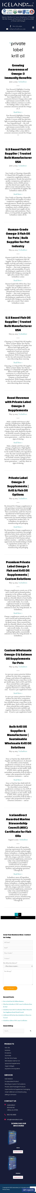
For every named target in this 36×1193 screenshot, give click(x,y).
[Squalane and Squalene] (17, 1069)
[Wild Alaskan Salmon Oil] (17, 1061)
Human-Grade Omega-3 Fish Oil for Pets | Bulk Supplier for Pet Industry (18, 238)
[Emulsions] (17, 1053)
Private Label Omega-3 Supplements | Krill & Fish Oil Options (18, 486)
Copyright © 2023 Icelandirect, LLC (12, 1187)
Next (18, 917)
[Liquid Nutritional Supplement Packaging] (17, 1089)
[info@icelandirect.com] (5, 1119)
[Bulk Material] (17, 1079)
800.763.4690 (11, 1115)
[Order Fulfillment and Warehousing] (17, 1092)
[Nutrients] (17, 1050)
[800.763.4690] (5, 1114)
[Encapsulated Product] (17, 1081)
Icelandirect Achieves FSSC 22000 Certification (15, 1020)
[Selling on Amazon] (17, 1095)
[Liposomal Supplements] (17, 1064)
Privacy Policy (6, 1189)
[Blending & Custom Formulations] (17, 1084)
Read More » (18, 112)
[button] (33, 27)
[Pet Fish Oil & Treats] (17, 1058)
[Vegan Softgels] (17, 1066)
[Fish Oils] (17, 1048)
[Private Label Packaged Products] (17, 1087)
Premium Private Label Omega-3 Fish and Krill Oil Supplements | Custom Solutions (18, 570)
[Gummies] (17, 1056)
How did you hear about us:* (10, 963)
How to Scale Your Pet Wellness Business (13, 1001)
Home (11, 43)
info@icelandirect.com (15, 1120)
